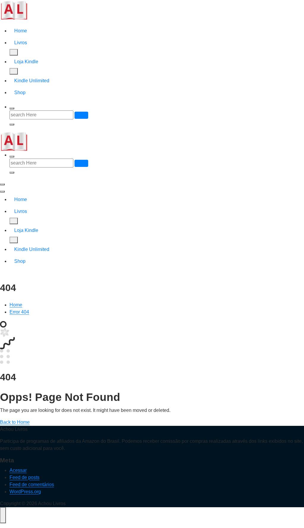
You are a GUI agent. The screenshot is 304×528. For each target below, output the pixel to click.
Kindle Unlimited (31, 80)
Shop (20, 92)
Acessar (18, 470)
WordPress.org (25, 491)
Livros (20, 42)
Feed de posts (24, 477)
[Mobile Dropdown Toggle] (14, 52)
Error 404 (19, 311)
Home (20, 30)
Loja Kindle (26, 61)
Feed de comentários (32, 484)
